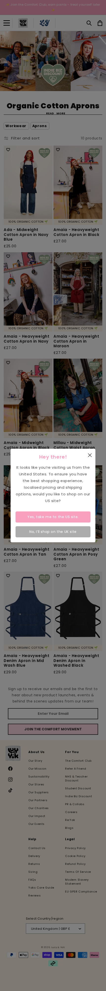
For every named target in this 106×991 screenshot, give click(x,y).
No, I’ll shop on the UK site (53, 531)
